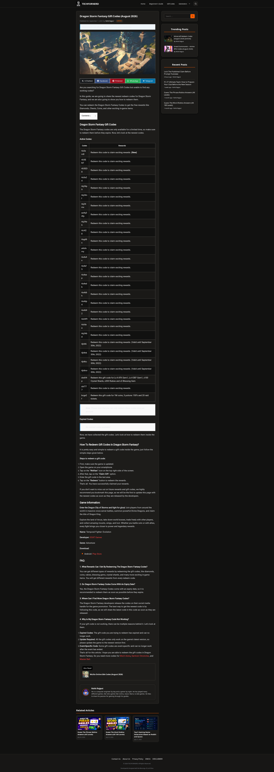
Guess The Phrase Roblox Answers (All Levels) (87, 733)
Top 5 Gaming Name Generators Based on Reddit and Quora (145, 734)
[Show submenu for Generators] (189, 3)
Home (143, 4)
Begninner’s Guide (156, 4)
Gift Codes (171, 4)
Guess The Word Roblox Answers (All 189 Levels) (115, 733)
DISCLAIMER (157, 759)
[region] (117, 272)
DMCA (147, 759)
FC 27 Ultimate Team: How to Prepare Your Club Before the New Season (179, 83)
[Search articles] (196, 4)
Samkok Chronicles (140, 656)
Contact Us (116, 759)
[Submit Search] (192, 16)
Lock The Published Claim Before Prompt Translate (177, 72)
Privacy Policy (137, 759)
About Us (126, 759)
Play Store (97, 554)
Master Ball (85, 659)
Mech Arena (125, 656)
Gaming (119, 21)
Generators (183, 4)
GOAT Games (96, 537)
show (93, 116)
